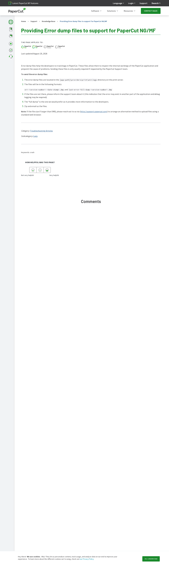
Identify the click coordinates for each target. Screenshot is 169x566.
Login (130, 3)
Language (117, 3)
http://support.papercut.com (94, 111)
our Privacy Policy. (86, 559)
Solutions (111, 11)
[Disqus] (91, 245)
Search (155, 3)
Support (143, 3)
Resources (128, 11)
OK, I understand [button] (151, 559)
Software (95, 11)
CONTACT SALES (150, 11)
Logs (35, 136)
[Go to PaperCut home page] (16, 11)
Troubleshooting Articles (41, 130)
